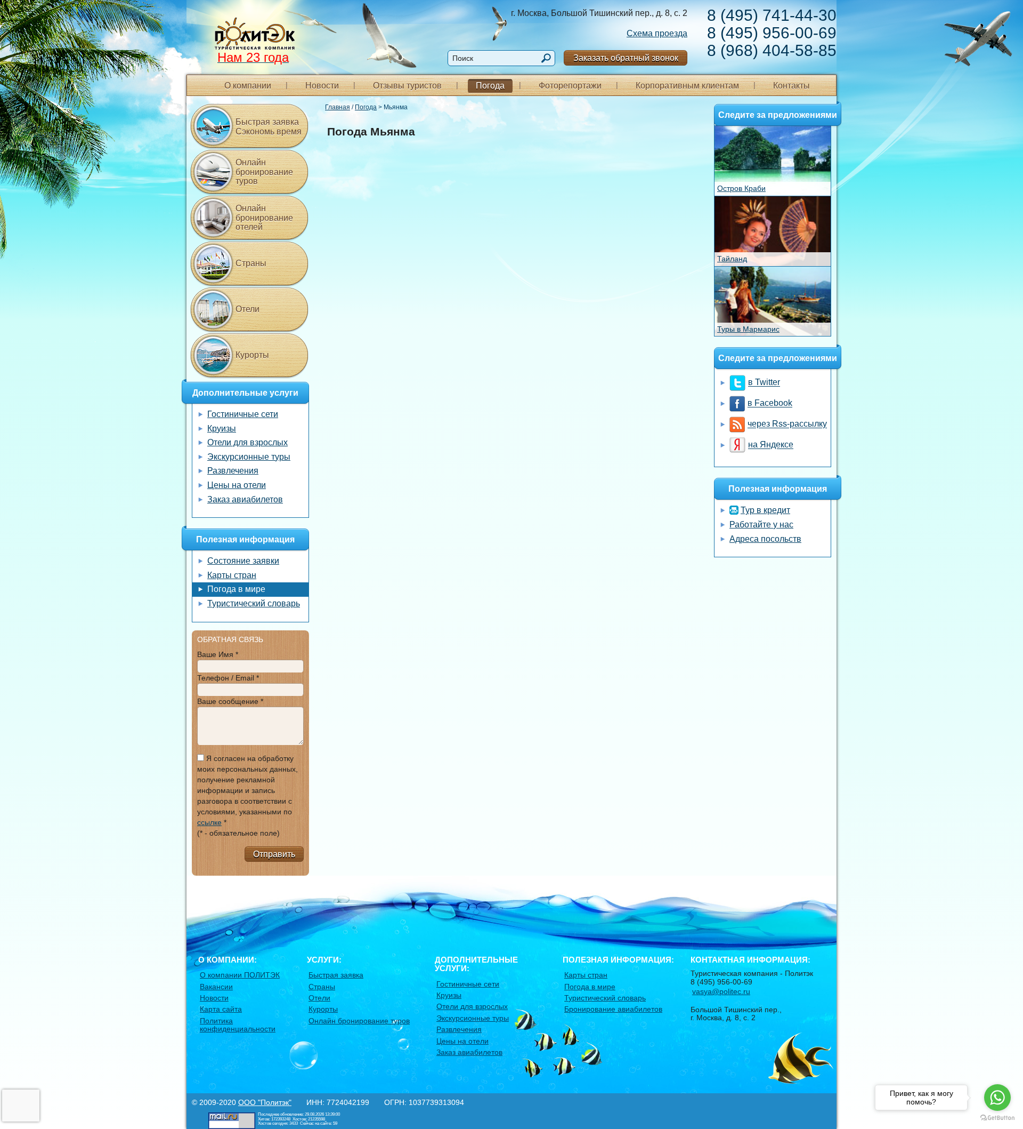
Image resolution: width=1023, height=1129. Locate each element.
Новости (322, 85)
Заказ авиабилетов (245, 499)
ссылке (209, 822)
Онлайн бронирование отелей (264, 217)
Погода (490, 85)
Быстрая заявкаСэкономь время (269, 126)
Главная (337, 107)
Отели (247, 309)
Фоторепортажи (570, 85)
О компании (247, 85)
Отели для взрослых (247, 442)
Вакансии (216, 986)
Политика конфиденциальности (237, 1024)
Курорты (252, 354)
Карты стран (231, 575)
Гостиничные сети (242, 414)
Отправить (274, 854)
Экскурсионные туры (248, 456)
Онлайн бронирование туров (264, 172)
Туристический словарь (253, 603)
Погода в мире (236, 589)
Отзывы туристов (407, 85)
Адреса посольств (765, 538)
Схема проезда (657, 33)
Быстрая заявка (335, 975)
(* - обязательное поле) (238, 833)
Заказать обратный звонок (625, 57)
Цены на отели (236, 485)
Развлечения (232, 470)
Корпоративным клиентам (687, 85)
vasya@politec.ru (721, 991)
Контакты (791, 85)
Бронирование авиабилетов (613, 1009)
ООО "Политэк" (264, 1102)
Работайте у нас (761, 524)
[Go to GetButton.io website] (997, 1118)
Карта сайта (221, 1009)
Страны (251, 263)
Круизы (221, 428)
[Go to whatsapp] (997, 1097)
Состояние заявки (243, 560)
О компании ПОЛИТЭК (240, 975)
